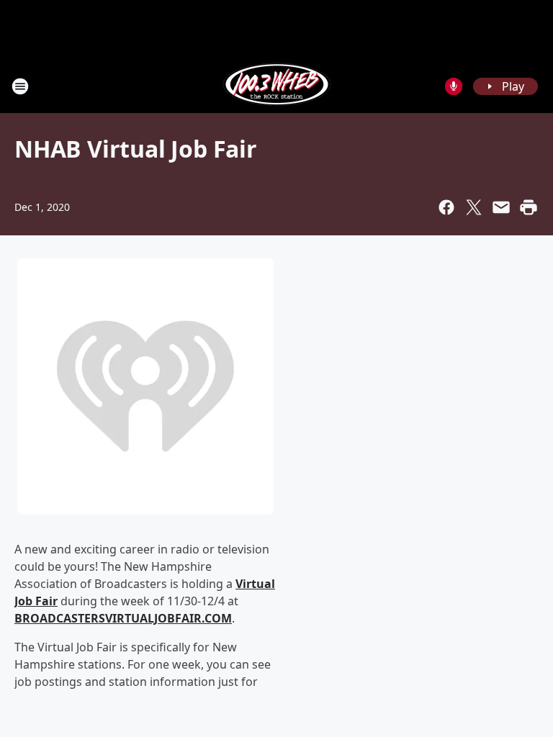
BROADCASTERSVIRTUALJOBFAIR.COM (123, 618)
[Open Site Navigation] (20, 86)
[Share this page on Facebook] (446, 207)
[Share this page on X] (474, 207)
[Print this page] (528, 207)
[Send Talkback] (453, 86)
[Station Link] (276, 86)
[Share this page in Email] (501, 207)
